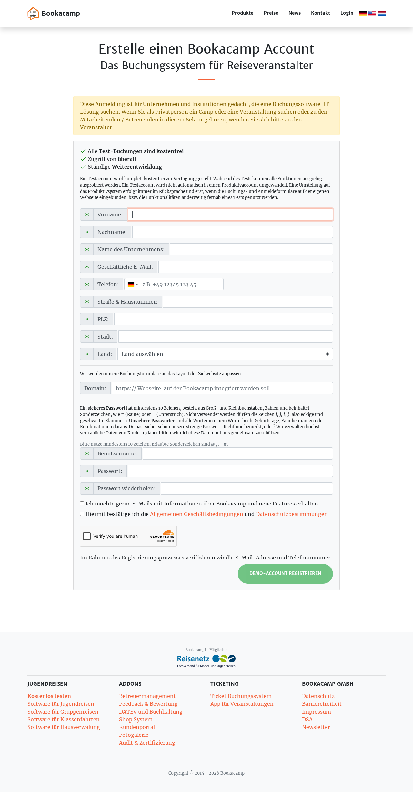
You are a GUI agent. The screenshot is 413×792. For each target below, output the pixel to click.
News (294, 13)
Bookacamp (59, 13)
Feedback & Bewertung (148, 704)
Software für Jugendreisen (60, 704)
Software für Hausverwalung (63, 727)
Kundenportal (137, 727)
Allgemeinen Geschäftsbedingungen (196, 514)
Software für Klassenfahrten (63, 719)
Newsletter (316, 727)
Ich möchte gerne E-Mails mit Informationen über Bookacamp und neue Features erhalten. (201, 503)
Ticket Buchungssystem (241, 696)
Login (347, 13)
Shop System (136, 719)
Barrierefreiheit (322, 704)
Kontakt (320, 13)
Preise (271, 13)
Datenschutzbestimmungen (292, 514)
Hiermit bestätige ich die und (206, 514)
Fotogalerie (133, 735)
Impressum (316, 711)
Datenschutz (318, 696)
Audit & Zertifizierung (147, 742)
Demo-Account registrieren (285, 573)
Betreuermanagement (147, 696)
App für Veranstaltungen (242, 704)
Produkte (242, 13)
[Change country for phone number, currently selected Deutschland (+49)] (132, 284)
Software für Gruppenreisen (62, 711)
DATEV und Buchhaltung (151, 711)
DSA (307, 719)
